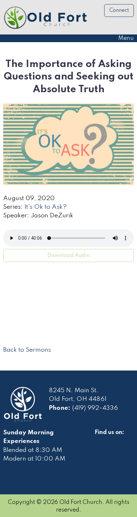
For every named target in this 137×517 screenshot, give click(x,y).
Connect (119, 10)
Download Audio (68, 255)
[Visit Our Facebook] (100, 439)
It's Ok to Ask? (45, 207)
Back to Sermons (27, 350)
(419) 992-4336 (95, 408)
